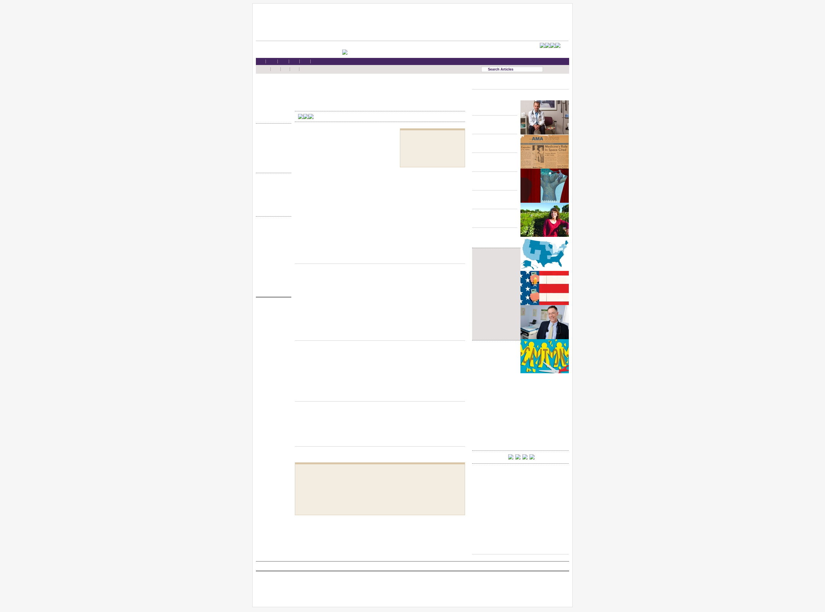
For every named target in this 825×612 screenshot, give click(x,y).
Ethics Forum (272, 141)
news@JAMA (272, 334)
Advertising (272, 259)
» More (272, 116)
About (272, 284)
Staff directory (272, 253)
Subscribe (272, 247)
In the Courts (272, 147)
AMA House (272, 110)
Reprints (272, 265)
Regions (272, 191)
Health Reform (272, 85)
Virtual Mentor (272, 340)
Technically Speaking (272, 160)
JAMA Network (272, 328)
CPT (272, 315)
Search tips (272, 240)
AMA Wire (272, 309)
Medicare (272, 98)
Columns (272, 197)
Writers (272, 209)
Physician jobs (272, 346)
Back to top (380, 257)
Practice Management (272, 154)
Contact (272, 290)
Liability (272, 104)
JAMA (272, 322)
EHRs (272, 91)
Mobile (272, 234)
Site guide (272, 271)
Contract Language (272, 135)
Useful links (272, 277)
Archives (272, 203)
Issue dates (272, 184)
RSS (272, 228)
